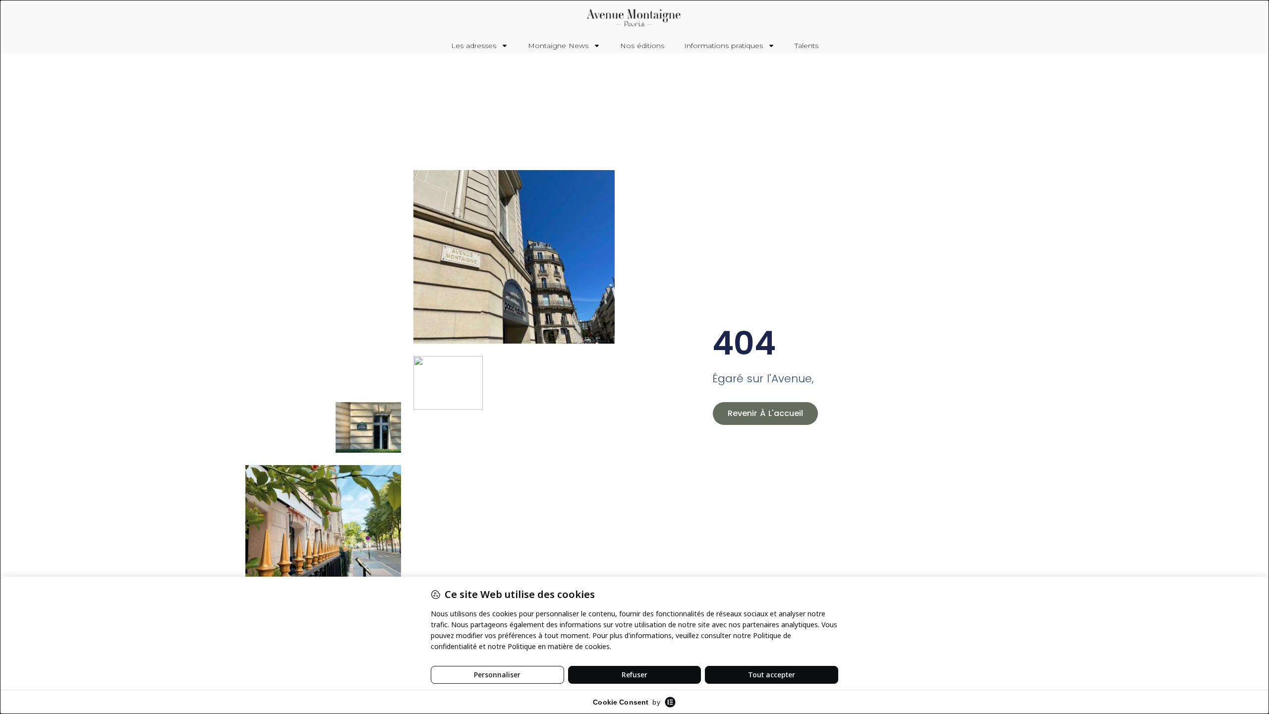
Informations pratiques (723, 45)
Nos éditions (642, 45)
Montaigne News (558, 45)
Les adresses (473, 45)
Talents (806, 45)
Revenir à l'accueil (765, 413)
